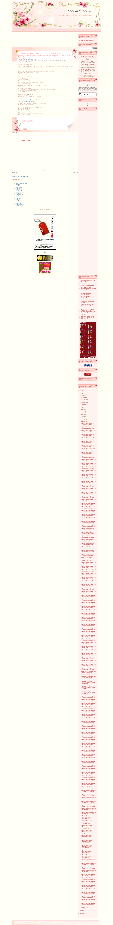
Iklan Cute (18, 200)
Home (18, 30)
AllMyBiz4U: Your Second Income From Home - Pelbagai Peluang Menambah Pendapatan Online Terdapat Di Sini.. (88, 312)
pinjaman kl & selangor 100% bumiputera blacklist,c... (88, 424)
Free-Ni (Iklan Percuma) (21, 183)
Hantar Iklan (19, 193)
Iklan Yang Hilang (20, 205)
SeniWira (32, 30)
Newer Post (15, 172)
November (83, 399)
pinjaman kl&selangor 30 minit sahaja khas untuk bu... (88, 460)
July (82, 409)
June (82, 411)
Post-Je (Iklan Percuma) (21, 186)
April (82, 416)
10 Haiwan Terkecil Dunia (87, 61)
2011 (81, 910)
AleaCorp (39, 30)
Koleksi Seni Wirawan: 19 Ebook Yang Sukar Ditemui (87, 284)
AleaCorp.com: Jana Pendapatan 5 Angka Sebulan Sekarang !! (88, 288)
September (83, 404)
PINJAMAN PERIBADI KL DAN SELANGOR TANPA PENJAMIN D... (88, 673)
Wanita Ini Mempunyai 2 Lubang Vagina (87, 57)
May (82, 414)
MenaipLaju (25, 30)
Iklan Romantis (19, 194)
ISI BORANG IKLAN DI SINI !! (88, 40)
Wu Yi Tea (81, 922)
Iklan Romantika (19, 192)
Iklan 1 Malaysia (19, 195)
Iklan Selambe (19, 191)
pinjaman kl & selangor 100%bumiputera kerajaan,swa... (86, 817)
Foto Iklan (18, 184)
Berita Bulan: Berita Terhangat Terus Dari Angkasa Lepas (86, 293)
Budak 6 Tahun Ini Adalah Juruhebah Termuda (87, 74)
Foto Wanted (19, 187)
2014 (81, 390)
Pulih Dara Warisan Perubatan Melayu (85, 297)
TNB (85, 922)
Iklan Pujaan (19, 202)
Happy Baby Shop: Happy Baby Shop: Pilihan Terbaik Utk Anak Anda (87, 317)
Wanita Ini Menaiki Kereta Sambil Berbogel (87, 70)
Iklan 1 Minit (18, 188)
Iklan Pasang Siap (20, 204)
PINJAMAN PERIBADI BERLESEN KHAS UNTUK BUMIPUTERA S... (88, 559)
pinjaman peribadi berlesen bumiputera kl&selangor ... (88, 529)
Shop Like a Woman (46, 922)
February (83, 421)
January (83, 907)
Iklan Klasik (18, 203)
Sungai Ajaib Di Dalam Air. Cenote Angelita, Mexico (87, 65)
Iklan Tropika (19, 189)
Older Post (75, 172)
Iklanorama (18, 197)
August (82, 407)
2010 (81, 913)
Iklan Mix (18, 199)
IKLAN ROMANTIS (78, 11)
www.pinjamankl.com (31, 59)
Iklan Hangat (19, 198)
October (83, 402)
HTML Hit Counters (88, 366)
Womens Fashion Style (56, 922)
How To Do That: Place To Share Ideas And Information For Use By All (88, 301)
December (83, 397)
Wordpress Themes (71, 922)
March (82, 419)
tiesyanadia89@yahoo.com (28, 58)
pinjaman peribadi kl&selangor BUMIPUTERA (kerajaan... (88, 787)
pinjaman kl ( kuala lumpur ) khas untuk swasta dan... (88, 504)
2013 (81, 393)
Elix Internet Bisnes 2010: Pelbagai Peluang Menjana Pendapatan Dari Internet (87, 306)
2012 (81, 395)
